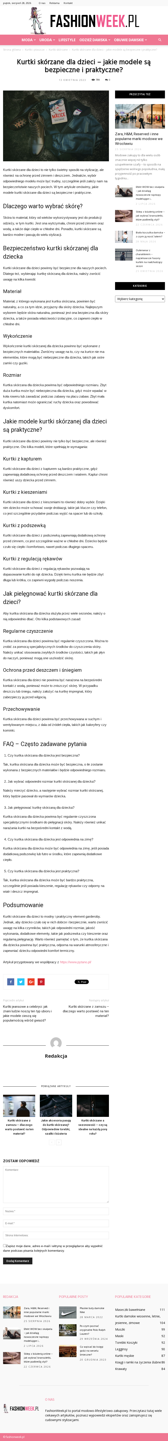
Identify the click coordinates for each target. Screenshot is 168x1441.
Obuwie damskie (129, 39)
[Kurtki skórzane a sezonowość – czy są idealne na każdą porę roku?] (93, 1106)
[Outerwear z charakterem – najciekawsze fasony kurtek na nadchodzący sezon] (124, 255)
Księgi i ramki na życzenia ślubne (138, 1362)
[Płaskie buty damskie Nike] (68, 1312)
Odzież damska (93, 39)
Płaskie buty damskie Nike (92, 1310)
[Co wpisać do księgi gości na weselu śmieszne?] (68, 1351)
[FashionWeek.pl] (84, 20)
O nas (42, 3)
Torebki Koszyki (126, 1342)
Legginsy (121, 1349)
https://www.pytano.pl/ (75, 962)
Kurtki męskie (124, 1356)
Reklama (54, 3)
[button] (159, 40)
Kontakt (68, 3)
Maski (119, 1336)
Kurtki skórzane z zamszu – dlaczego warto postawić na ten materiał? (86, 1011)
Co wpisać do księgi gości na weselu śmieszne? (91, 1351)
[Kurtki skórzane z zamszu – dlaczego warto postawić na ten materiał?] (19, 1106)
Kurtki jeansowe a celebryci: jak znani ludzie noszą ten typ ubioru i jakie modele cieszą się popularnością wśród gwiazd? (27, 1013)
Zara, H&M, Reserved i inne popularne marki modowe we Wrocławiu (139, 139)
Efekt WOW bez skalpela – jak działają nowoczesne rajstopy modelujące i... (150, 193)
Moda (27, 39)
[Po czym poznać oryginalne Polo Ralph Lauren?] (68, 1330)
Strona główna (12, 50)
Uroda (45, 39)
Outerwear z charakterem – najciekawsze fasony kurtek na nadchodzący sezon (149, 258)
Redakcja (56, 1055)
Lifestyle (67, 39)
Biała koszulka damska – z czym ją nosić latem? (150, 235)
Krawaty (121, 1369)
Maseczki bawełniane (130, 1310)
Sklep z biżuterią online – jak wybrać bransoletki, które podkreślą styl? (150, 216)
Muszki (120, 1329)
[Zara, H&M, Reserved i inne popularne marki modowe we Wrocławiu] (140, 116)
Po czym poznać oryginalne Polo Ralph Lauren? (92, 1330)
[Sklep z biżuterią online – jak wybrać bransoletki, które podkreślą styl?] (124, 216)
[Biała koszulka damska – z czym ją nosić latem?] (124, 237)
